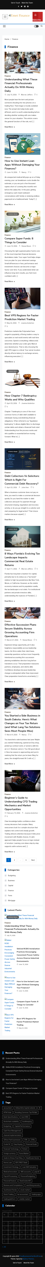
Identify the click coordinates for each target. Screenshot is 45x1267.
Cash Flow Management (12, 1131)
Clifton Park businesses (12, 1140)
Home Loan (8, 1162)
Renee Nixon (26, 246)
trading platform (10, 1199)
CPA (25, 1140)
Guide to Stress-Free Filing (13, 1158)
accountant (8, 1108)
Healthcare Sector (32, 1158)
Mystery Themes (28, 1259)
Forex (10, 895)
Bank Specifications (11, 1117)
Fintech (25, 1149)
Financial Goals (31, 1144)
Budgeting (12, 875)
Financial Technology (11, 1149)
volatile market (24, 1199)
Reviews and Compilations (13, 1185)
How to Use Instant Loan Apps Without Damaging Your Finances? (22, 164)
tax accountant (22, 1194)
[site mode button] (36, 26)
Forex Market (24, 1153)
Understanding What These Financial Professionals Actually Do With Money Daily (22, 929)
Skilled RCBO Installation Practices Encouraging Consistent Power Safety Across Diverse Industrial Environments (28, 955)
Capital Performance (22, 1126)
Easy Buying (18, 1144)
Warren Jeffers (27, 95)
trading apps (36, 1194)
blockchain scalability (11, 1121)
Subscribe (37, 20)
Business (11, 880)
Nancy (24, 172)
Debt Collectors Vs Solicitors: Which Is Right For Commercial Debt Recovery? (22, 479)
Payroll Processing (10, 1176)
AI (39, 1108)
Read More (9, 127)
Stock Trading (9, 1194)
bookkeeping (27, 1121)
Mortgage (11, 900)
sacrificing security (33, 1185)
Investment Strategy (11, 1167)
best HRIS (24, 1117)
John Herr (25, 487)
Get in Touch (15, 3)
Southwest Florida (10, 1190)
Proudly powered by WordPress (30, 1256)
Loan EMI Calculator (29, 1167)
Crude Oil (7, 1144)
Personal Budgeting (28, 1176)
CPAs (33, 1140)
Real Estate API (25, 1181)
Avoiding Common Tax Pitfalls (26, 1112)
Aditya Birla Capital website (25, 1108)
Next (33, 860)
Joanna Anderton (27, 323)
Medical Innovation (10, 1172)
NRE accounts (26, 1172)
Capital (10, 885)
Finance (8, 76)
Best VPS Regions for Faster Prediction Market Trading (28, 1021)
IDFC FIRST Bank (21, 1162)
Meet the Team (27, 3)
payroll (36, 1172)
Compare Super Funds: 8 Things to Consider (22, 1088)
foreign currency (10, 1153)
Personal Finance (10, 1181)
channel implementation (12, 1135)
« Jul (4, 1247)
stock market (25, 1190)
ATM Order (8, 1112)
